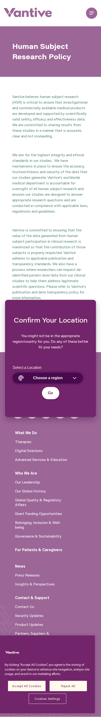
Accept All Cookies (26, 686)
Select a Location (27, 368)
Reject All (68, 686)
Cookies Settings (47, 699)
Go (50, 393)
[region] (47, 674)
